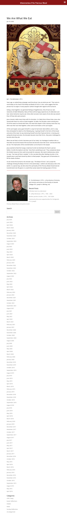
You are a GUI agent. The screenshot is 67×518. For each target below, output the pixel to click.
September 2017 (11, 435)
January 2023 (10, 262)
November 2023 (11, 236)
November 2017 (11, 429)
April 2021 (10, 319)
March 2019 (10, 386)
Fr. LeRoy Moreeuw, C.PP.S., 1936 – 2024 (40, 194)
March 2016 (10, 467)
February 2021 (11, 324)
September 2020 (11, 338)
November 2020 (11, 332)
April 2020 (10, 351)
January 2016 (10, 472)
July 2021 (9, 311)
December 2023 (11, 233)
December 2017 (11, 427)
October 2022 (11, 271)
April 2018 (10, 416)
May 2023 (9, 252)
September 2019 (11, 370)
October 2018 (11, 400)
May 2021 (9, 316)
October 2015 (11, 480)
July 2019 (9, 375)
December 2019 (11, 362)
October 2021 (11, 303)
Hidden (9, 504)
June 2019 (9, 378)
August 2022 (10, 276)
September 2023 (11, 241)
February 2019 (11, 389)
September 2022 (11, 273)
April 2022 (10, 287)
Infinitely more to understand (37, 191)
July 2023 (9, 246)
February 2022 (11, 292)
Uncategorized (11, 512)
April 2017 (10, 448)
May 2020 (9, 349)
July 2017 (9, 440)
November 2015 (11, 478)
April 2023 (10, 254)
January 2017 (10, 454)
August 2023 (10, 244)
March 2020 (10, 354)
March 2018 (10, 418)
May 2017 (9, 445)
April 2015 (10, 491)
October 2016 (11, 459)
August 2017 (10, 437)
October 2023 (11, 238)
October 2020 (11, 335)
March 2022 (10, 289)
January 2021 (10, 327)
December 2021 (11, 297)
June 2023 (9, 249)
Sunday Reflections (12, 509)
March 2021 (10, 322)
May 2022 (9, 284)
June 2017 (9, 443)
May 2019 (9, 381)
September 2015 (11, 483)
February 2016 (11, 470)
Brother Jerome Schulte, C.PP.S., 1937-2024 (41, 196)
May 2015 (9, 488)
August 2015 (10, 486)
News (8, 506)
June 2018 (9, 410)
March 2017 (10, 451)
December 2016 (11, 456)
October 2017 (11, 432)
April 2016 (10, 464)
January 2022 (10, 295)
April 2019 (10, 384)
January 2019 (10, 392)
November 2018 (11, 397)
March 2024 (10, 228)
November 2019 (11, 365)
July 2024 (9, 219)
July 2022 (9, 279)
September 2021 (11, 306)
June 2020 (9, 346)
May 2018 (9, 413)
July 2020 (9, 343)
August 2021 (10, 308)
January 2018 (10, 424)
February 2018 (11, 421)
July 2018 (9, 408)
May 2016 (9, 462)
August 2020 (10, 340)
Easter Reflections (12, 501)
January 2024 (10, 230)
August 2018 (10, 405)
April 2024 (10, 225)
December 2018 (11, 394)
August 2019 (10, 373)
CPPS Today (10, 498)
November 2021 (11, 300)
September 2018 (11, 402)
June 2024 (9, 222)
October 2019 (11, 367)
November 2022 (11, 268)
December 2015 (11, 475)
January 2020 (10, 359)
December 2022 (11, 265)
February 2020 (11, 357)
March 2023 (10, 257)
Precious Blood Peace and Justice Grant (18, 204)
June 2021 (9, 314)
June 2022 (9, 281)
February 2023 (11, 260)
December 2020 (11, 330)
